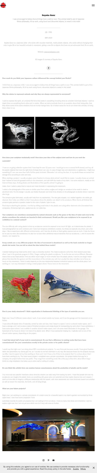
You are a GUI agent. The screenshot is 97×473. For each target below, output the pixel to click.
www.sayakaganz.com (51, 52)
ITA (46, 32)
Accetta (76, 469)
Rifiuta (83, 469)
